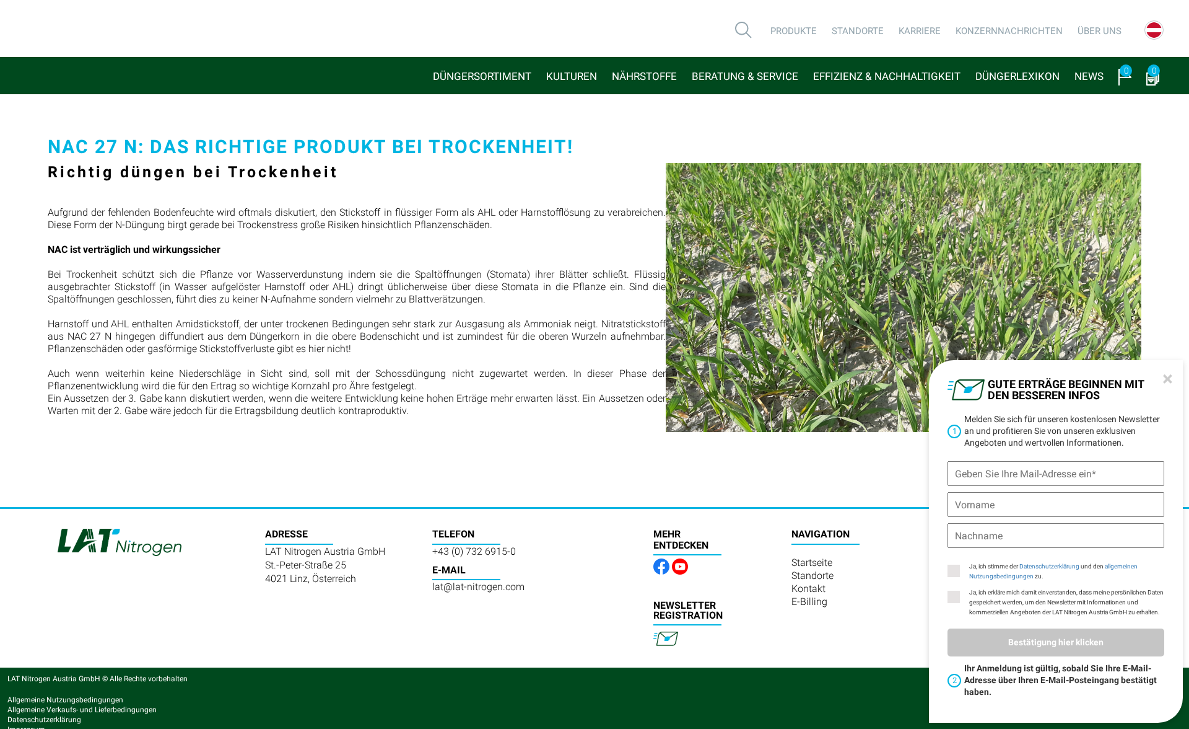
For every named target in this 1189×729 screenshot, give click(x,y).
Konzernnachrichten (1009, 31)
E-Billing (809, 602)
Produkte (793, 31)
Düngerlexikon (1017, 76)
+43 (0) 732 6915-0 (474, 551)
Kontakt (808, 588)
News (1089, 76)
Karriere (920, 31)
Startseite (811, 562)
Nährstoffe (644, 76)
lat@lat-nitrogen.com (478, 587)
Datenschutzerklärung (1049, 566)
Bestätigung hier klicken (1056, 642)
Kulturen (571, 76)
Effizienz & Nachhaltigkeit (886, 76)
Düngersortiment (482, 76)
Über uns (1099, 31)
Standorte (858, 31)
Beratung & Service (745, 76)
